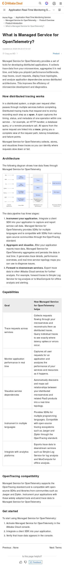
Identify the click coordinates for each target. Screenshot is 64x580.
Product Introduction (14, 23)
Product (56, 53)
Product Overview (46, 20)
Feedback (37, 562)
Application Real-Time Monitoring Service (33, 17)
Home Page (7, 17)
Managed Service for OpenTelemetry (21, 20)
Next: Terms (56, 547)
